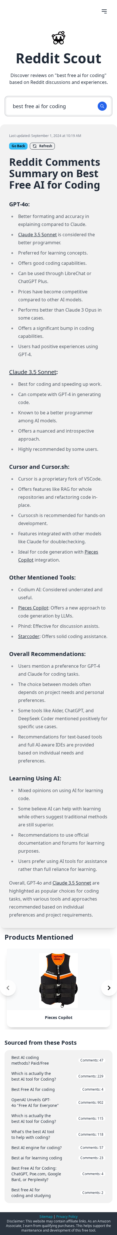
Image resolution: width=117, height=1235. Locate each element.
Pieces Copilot (33, 608)
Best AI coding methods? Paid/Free (57, 1060)
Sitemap (46, 1216)
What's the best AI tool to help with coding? (57, 1134)
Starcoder (28, 636)
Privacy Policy (67, 1216)
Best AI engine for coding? (57, 1147)
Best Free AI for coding (57, 1089)
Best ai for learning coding (57, 1158)
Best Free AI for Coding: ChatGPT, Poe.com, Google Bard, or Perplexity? (57, 1173)
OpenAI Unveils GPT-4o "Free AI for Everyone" (57, 1102)
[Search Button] (102, 106)
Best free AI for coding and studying (57, 1192)
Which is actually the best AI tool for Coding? (57, 1076)
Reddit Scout (58, 58)
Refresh (45, 146)
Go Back (18, 146)
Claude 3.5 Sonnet (37, 234)
